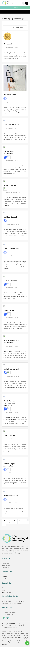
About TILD (5, 563)
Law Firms (5, 579)
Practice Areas (9, 11)
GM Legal (8, 44)
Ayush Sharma (10, 185)
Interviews (5, 603)
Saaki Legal (9, 310)
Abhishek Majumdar (12, 249)
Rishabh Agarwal (11, 369)
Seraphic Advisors (11, 125)
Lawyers (4, 576)
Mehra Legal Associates (9, 465)
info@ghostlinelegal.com (11, 612)
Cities (3, 590)
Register (15, 7)
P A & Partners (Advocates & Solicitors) (10, 403)
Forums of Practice (7, 592)
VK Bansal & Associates (9, 152)
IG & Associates (10, 281)
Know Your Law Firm (16, 603)
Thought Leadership (8, 601)
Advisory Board (6, 565)
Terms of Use (6, 631)
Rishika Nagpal (10, 217)
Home (3, 11)
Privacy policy (17, 631)
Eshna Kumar (10, 435)
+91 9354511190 (8, 614)
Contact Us (5, 567)
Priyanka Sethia (11, 95)
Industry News (20, 601)
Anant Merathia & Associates (11, 341)
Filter (12, 27)
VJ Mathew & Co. (11, 496)
